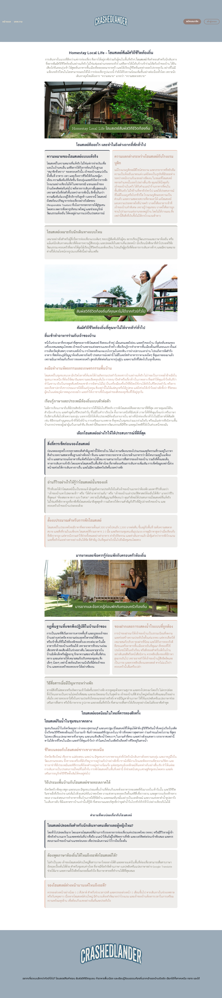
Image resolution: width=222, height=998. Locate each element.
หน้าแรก (6, 21)
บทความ (18, 21)
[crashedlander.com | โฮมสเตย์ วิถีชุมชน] (111, 21)
